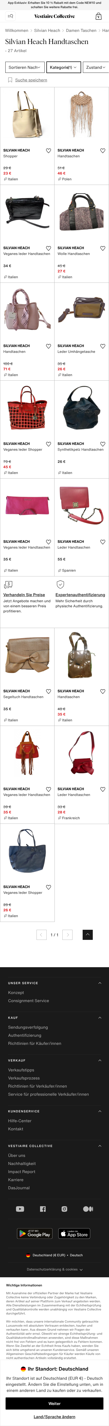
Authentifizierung (24, 1035)
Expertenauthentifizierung (80, 595)
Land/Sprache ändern (54, 1417)
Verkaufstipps (21, 1070)
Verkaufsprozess (24, 1078)
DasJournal (19, 1188)
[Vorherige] (42, 935)
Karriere (16, 1180)
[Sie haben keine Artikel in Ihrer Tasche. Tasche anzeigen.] (98, 16)
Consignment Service (28, 1001)
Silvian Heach (47, 30)
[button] (98, 16)
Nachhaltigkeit (22, 1163)
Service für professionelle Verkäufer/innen (48, 1094)
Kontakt (15, 1129)
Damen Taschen (81, 30)
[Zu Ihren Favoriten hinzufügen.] (48, 151)
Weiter (54, 1403)
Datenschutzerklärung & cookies (52, 1269)
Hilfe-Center (19, 1121)
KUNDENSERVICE (24, 1111)
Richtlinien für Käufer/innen (34, 1043)
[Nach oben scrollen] (88, 935)
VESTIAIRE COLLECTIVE (30, 1146)
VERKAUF (17, 1060)
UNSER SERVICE (23, 983)
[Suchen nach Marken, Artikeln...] (10, 16)
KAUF (13, 1018)
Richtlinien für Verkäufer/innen (37, 1086)
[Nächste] (67, 935)
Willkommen (16, 30)
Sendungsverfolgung (28, 1027)
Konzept (16, 992)
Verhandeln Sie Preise (24, 595)
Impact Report (21, 1172)
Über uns (16, 1155)
